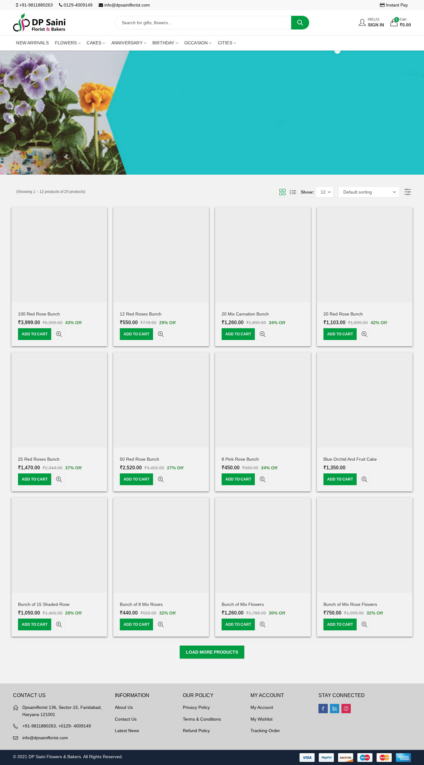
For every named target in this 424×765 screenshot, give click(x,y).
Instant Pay (396, 4)
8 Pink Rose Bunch (240, 459)
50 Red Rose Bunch (139, 459)
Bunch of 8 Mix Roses (141, 604)
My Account (261, 707)
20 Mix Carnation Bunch (245, 313)
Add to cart (34, 334)
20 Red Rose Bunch (343, 313)
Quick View (59, 334)
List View (293, 192)
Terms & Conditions (202, 719)
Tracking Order (265, 730)
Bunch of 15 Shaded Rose (44, 604)
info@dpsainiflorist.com (126, 4)
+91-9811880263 (35, 4)
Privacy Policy (196, 707)
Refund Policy (196, 730)
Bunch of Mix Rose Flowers (350, 604)
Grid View (282, 192)
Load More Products (212, 652)
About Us (124, 707)
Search (300, 22)
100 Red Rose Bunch (39, 313)
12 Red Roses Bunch (140, 313)
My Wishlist (261, 719)
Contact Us (126, 719)
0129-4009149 (77, 4)
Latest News (127, 730)
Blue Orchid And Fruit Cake (350, 459)
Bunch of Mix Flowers (243, 604)
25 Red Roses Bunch (39, 459)
